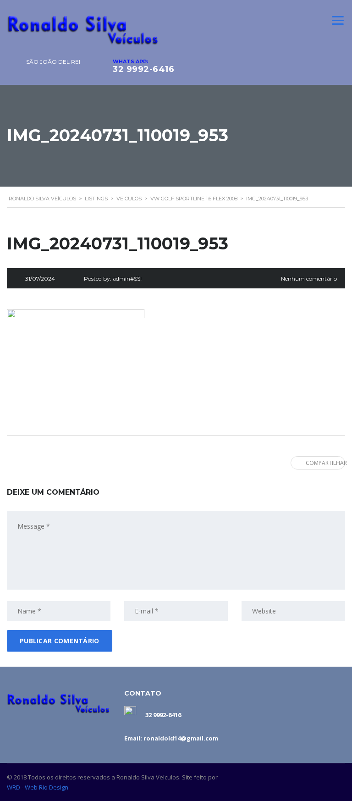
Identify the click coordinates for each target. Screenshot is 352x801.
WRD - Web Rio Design (37, 787)
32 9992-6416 (143, 69)
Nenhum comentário (309, 278)
